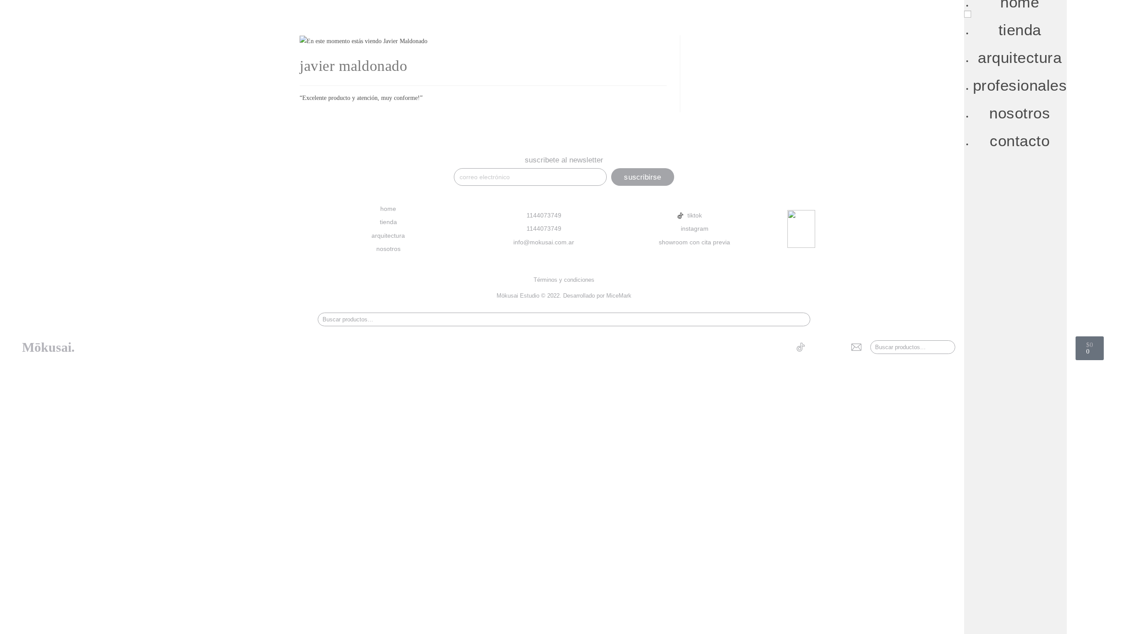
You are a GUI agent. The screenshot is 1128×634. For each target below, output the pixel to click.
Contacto (1020, 140)
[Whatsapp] (837, 347)
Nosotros (1019, 113)
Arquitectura (1019, 57)
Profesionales (1020, 85)
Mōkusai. (48, 347)
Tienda (1019, 29)
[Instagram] (818, 347)
